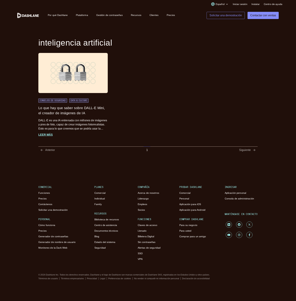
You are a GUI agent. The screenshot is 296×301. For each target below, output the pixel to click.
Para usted (185, 230)
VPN (140, 259)
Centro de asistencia (105, 225)
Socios (141, 209)
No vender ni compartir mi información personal (156, 278)
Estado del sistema (104, 242)
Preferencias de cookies (119, 278)
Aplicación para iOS (190, 204)
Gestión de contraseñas (109, 15)
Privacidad (92, 278)
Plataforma (82, 15)
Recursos (136, 15)
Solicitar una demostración (53, 209)
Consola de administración (239, 198)
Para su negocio (188, 225)
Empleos (142, 204)
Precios (171, 15)
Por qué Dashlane (58, 15)
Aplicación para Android (192, 209)
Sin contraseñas (147, 242)
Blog (96, 236)
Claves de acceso (147, 225)
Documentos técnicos (106, 230)
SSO (140, 253)
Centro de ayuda (273, 4)
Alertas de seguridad (149, 247)
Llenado (142, 230)
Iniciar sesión (240, 4)
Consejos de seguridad (53, 100)
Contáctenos (45, 204)
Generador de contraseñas (53, 236)
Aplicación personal (235, 193)
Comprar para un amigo (192, 236)
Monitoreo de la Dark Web (52, 247)
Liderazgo (143, 198)
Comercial (100, 193)
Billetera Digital (146, 236)
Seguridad (100, 247)
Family (98, 204)
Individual (99, 198)
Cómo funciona (46, 225)
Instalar (255, 4)
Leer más (45, 134)
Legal (102, 278)
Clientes (154, 15)
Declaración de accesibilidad (196, 278)
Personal (184, 198)
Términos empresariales (72, 278)
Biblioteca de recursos (106, 219)
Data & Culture (79, 100)
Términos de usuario (48, 278)
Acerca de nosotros (148, 193)
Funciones (44, 193)
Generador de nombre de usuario (57, 242)
